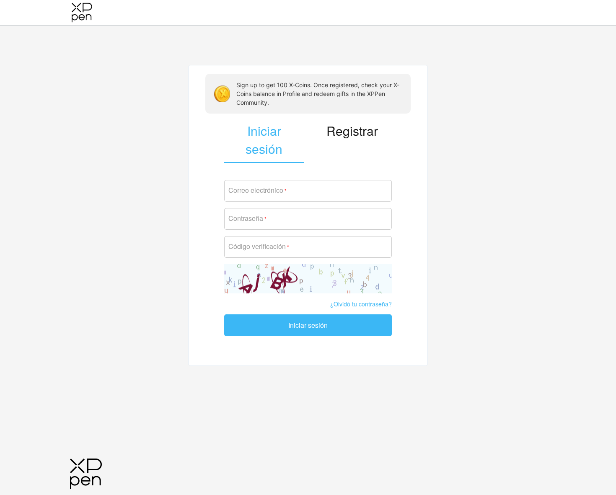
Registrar (352, 131)
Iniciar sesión (308, 325)
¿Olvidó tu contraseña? (361, 304)
